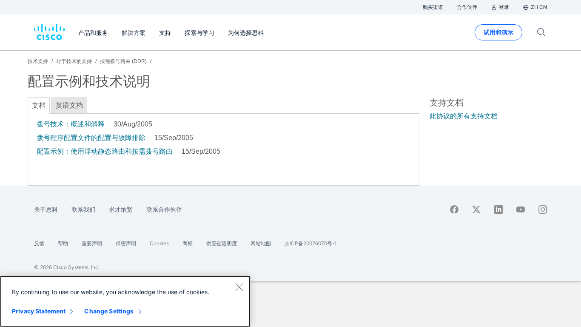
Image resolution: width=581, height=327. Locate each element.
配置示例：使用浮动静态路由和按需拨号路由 (105, 151)
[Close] (239, 287)
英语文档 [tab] (69, 105)
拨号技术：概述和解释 (71, 124)
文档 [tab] (39, 105)
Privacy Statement (39, 311)
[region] (125, 301)
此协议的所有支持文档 (464, 116)
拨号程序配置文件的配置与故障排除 (91, 137)
